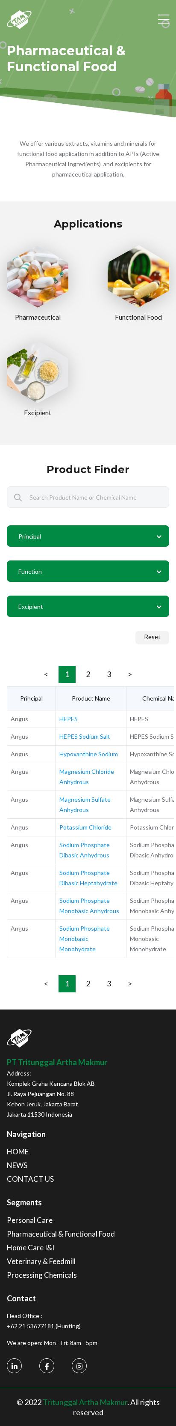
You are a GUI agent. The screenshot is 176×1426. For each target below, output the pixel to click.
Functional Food (138, 317)
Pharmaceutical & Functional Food (61, 1233)
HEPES (68, 718)
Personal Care (30, 1220)
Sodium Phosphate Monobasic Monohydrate (84, 939)
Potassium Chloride (85, 827)
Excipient (37, 412)
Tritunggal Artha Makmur (85, 1402)
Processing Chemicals (42, 1274)
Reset (152, 637)
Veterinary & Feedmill (41, 1261)
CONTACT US (30, 1178)
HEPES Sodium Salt (84, 736)
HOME (18, 1151)
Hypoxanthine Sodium (88, 754)
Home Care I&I (30, 1247)
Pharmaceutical (38, 317)
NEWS (17, 1165)
